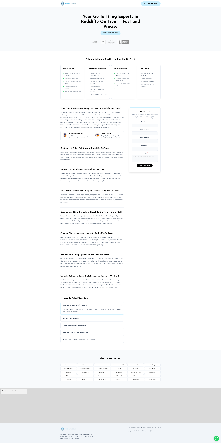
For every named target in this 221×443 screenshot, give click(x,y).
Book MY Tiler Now (110, 33)
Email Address (144, 129)
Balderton (152, 379)
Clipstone (152, 376)
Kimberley (119, 372)
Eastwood (152, 368)
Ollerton (68, 376)
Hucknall (135, 368)
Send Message (144, 165)
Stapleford (85, 372)
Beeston (102, 365)
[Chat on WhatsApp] (216, 438)
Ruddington (102, 379)
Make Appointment (150, 3)
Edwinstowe (102, 376)
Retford (68, 372)
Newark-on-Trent (85, 368)
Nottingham (68, 365)
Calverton (85, 376)
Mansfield (85, 365)
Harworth (136, 379)
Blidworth (85, 379)
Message (145, 153)
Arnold (136, 365)
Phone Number (145, 137)
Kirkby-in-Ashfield (102, 368)
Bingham (102, 372)
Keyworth (119, 379)
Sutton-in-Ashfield (118, 365)
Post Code (144, 145)
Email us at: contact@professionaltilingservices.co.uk (145, 428)
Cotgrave (68, 379)
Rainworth (119, 376)
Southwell (152, 372)
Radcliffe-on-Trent (135, 372)
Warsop (135, 376)
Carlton (119, 368)
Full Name (144, 122)
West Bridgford (68, 368)
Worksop (152, 365)
